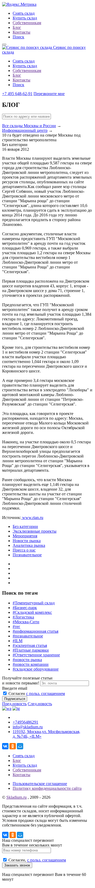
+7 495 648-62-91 (17, 93)
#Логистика (23, 617)
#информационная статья (35, 631)
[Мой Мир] (20, 746)
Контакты (21, 32)
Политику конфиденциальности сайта (47, 788)
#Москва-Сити (26, 622)
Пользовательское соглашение (40, 783)
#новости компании (31, 664)
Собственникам (27, 22)
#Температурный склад (34, 603)
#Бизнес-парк (25, 607)
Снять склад (24, 13)
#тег (16, 626)
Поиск (18, 37)
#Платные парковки (31, 650)
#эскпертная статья (30, 645)
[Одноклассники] (13, 746)
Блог (17, 27)
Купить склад (25, 18)
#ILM (17, 640)
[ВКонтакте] (5, 746)
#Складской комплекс (32, 612)
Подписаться (14, 699)
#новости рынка (27, 659)
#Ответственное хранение (36, 655)
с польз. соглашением (45, 693)
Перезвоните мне (49, 93)
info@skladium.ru (28, 727)
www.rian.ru (32, 517)
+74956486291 (25, 722)
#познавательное (28, 636)
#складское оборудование (36, 669)
